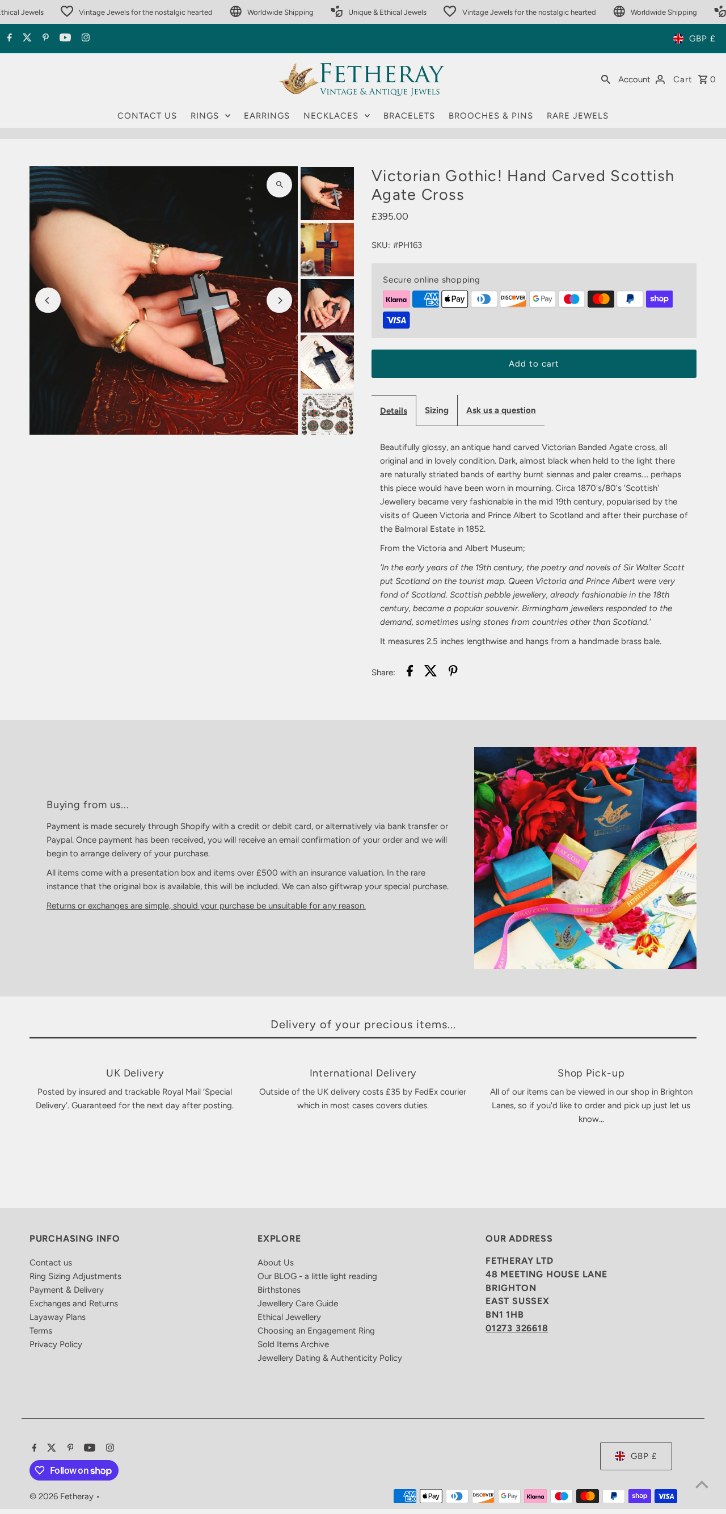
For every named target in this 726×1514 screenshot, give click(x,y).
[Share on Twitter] (430, 672)
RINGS (205, 116)
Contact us (50, 1263)
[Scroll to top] (702, 1484)
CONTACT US (147, 116)
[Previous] (48, 300)
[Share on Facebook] (410, 672)
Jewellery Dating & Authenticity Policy (330, 1358)
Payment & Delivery (66, 1290)
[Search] (605, 79)
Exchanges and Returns (73, 1303)
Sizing (437, 410)
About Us (276, 1263)
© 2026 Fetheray (62, 1496)
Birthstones (279, 1290)
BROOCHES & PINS (491, 116)
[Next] (279, 300)
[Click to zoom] (279, 184)
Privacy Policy (55, 1344)
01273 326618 (517, 1328)
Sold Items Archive (293, 1344)
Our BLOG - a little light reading (317, 1276)
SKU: (381, 245)
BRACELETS (409, 116)
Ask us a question (501, 410)
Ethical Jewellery (289, 1317)
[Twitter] (26, 38)
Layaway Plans (57, 1317)
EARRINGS (267, 116)
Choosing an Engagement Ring (316, 1331)
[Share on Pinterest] (453, 672)
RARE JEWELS (578, 116)
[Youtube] (64, 38)
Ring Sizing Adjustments (75, 1276)
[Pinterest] (44, 38)
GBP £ (702, 38)
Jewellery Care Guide (298, 1303)
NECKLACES (330, 116)
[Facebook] (8, 38)
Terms (40, 1331)
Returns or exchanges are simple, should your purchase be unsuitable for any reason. (206, 906)
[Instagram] (84, 38)
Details (393, 411)
